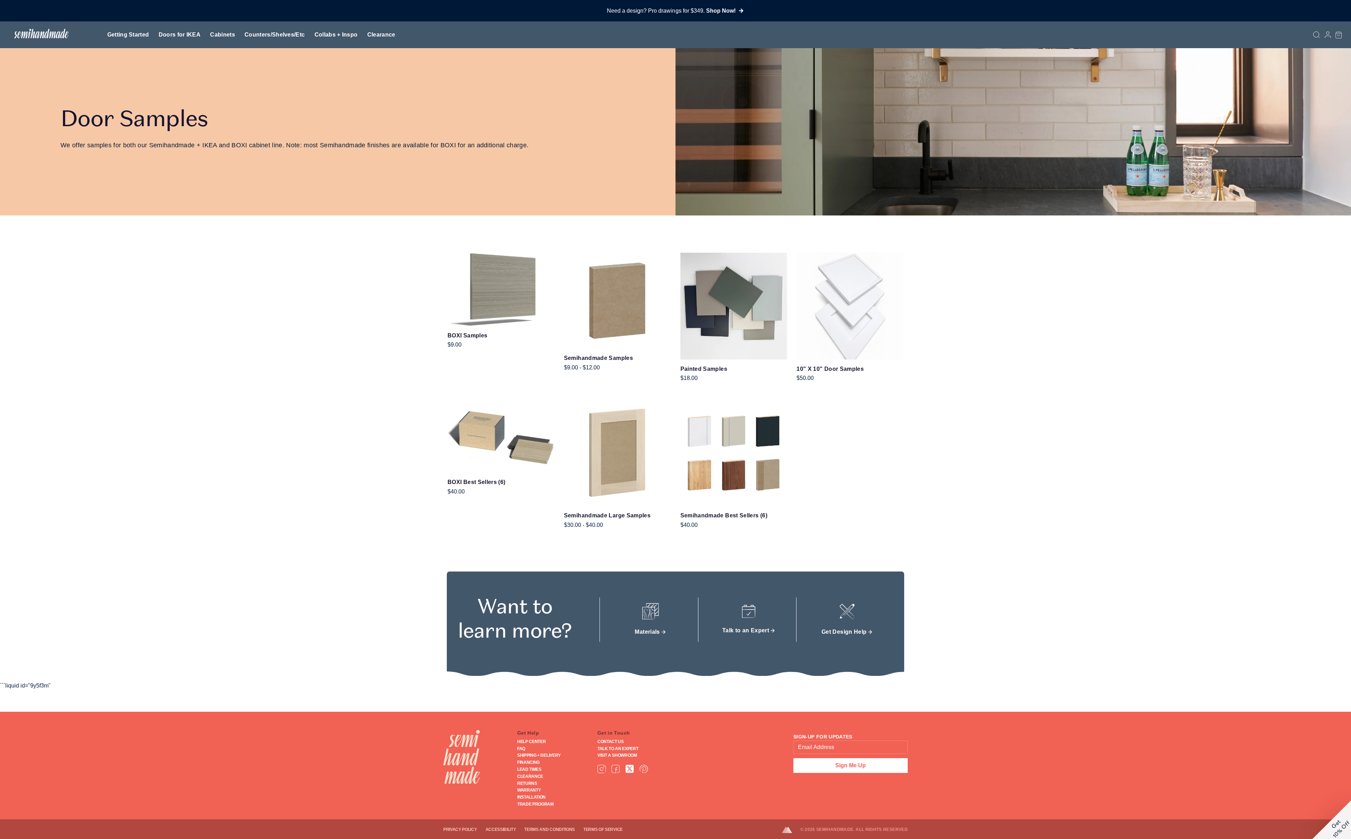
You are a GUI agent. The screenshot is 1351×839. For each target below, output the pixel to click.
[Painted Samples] (733, 306)
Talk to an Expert (618, 748)
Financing (528, 762)
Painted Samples (703, 369)
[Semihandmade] (38, 33)
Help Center (531, 741)
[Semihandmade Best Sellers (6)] (733, 452)
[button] (1339, 35)
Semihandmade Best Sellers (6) (723, 515)
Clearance (381, 35)
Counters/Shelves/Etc (275, 35)
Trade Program (535, 804)
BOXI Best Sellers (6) (477, 482)
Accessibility (501, 829)
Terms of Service (603, 829)
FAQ (521, 748)
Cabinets (222, 35)
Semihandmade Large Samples (607, 515)
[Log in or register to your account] (1328, 35)
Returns (527, 783)
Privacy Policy (460, 829)
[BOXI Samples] (501, 289)
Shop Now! (721, 11)
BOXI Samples (467, 335)
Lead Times (529, 769)
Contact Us (610, 741)
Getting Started (128, 35)
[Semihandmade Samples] (617, 301)
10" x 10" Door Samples (830, 369)
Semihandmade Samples (598, 358)
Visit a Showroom (617, 755)
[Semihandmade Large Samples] (617, 452)
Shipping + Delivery (539, 755)
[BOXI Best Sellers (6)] (501, 436)
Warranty (529, 790)
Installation (531, 797)
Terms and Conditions (549, 829)
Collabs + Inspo (336, 35)
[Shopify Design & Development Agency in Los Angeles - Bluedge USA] (791, 830)
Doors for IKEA (180, 35)
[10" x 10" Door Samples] (850, 306)
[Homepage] (461, 757)
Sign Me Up (850, 765)
